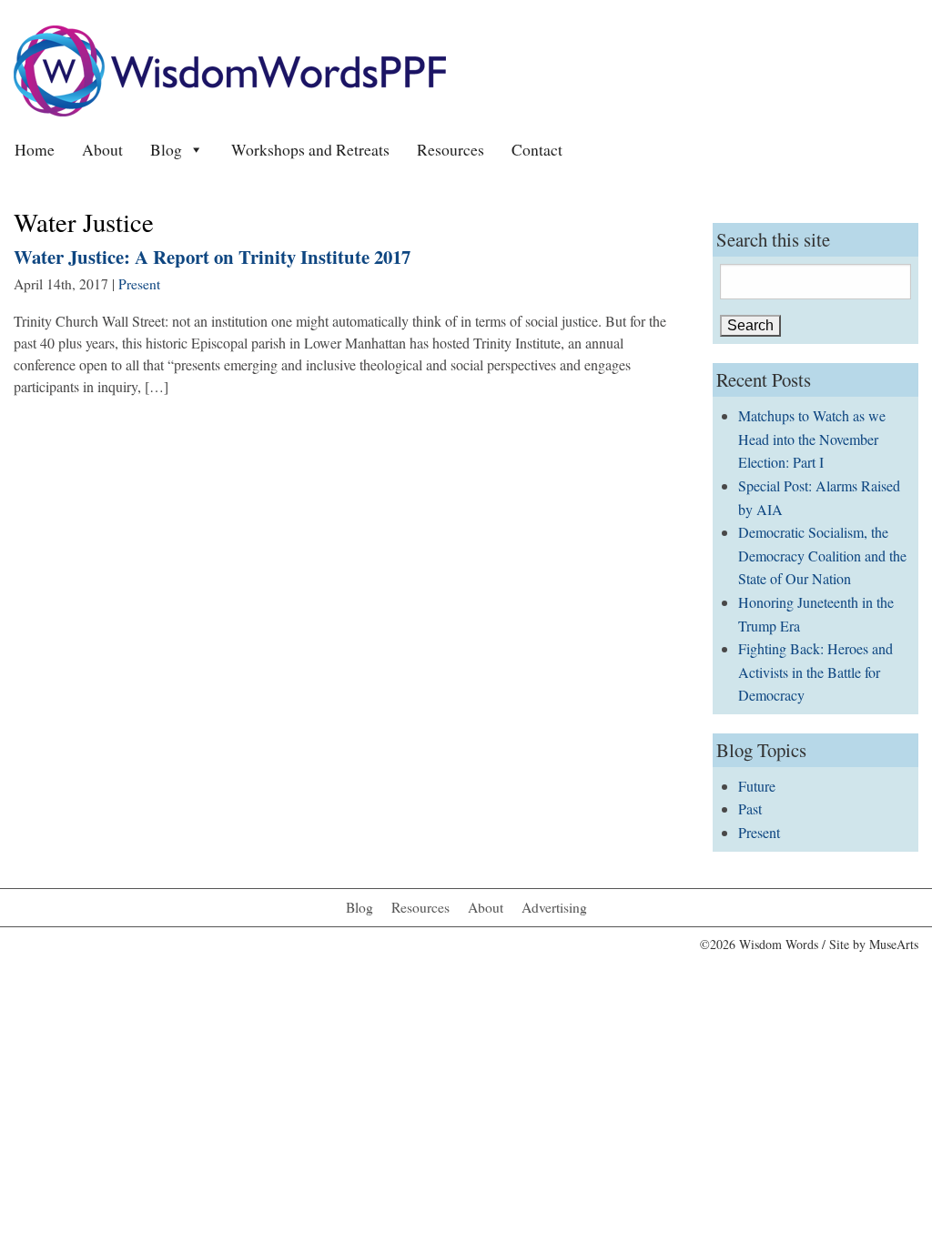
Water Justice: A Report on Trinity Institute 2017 (212, 256)
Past (750, 808)
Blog (166, 149)
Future (756, 785)
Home (35, 149)
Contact (537, 149)
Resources (450, 149)
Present (139, 284)
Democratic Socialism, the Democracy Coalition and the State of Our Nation (822, 555)
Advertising (554, 907)
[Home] (230, 68)
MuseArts (893, 944)
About (102, 149)
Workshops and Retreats (310, 149)
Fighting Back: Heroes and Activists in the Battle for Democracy (815, 671)
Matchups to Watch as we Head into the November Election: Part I (812, 438)
